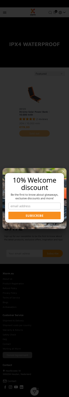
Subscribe (35, 216)
